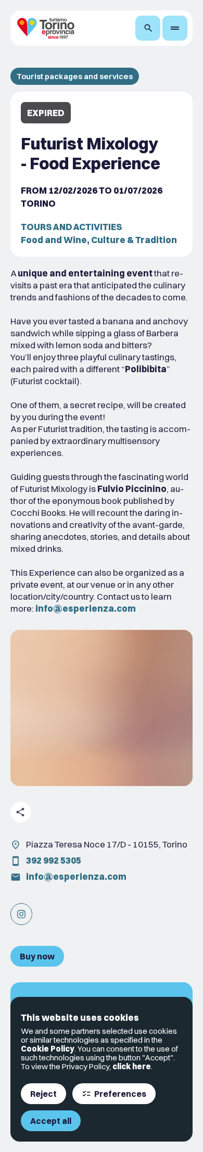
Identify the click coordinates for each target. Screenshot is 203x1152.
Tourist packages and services (75, 76)
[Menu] (174, 28)
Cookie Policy (47, 1049)
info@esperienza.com (76, 876)
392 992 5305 (53, 860)
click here (131, 1066)
